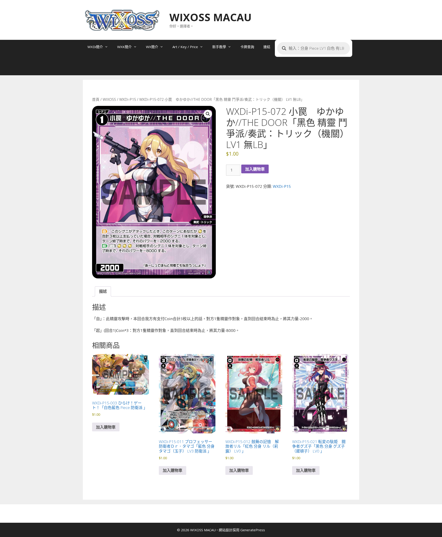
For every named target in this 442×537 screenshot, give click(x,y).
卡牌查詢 (247, 46)
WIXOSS (109, 99)
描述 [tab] (103, 291)
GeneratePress (252, 530)
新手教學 (219, 46)
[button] (208, 114)
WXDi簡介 (95, 46)
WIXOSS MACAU (210, 17)
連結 (266, 46)
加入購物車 (255, 169)
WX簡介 (152, 46)
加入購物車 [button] (106, 427)
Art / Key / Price (185, 46)
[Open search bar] (92, 68)
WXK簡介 (124, 46)
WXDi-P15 (127, 99)
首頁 (95, 99)
